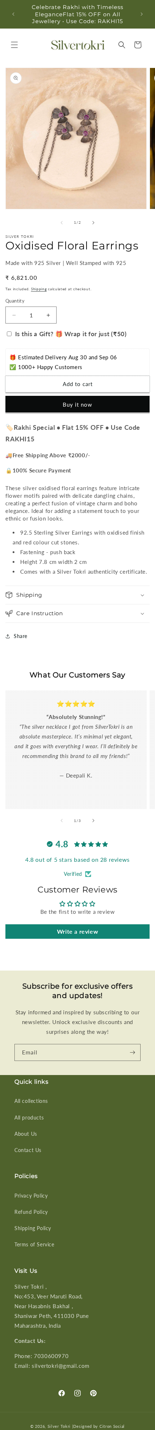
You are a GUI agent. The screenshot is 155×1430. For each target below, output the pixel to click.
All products (29, 1117)
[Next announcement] (142, 14)
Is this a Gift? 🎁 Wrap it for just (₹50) (71, 334)
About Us (25, 1134)
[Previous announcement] (13, 14)
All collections (31, 1101)
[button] (14, 45)
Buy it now (77, 404)
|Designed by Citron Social (98, 1426)
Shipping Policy (32, 1228)
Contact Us (27, 1150)
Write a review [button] (77, 931)
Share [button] (20, 636)
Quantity (15, 301)
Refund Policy (31, 1212)
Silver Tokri (60, 1426)
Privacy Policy (31, 1196)
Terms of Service (34, 1244)
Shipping (39, 289)
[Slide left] (62, 223)
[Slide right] (93, 223)
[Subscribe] (132, 1052)
